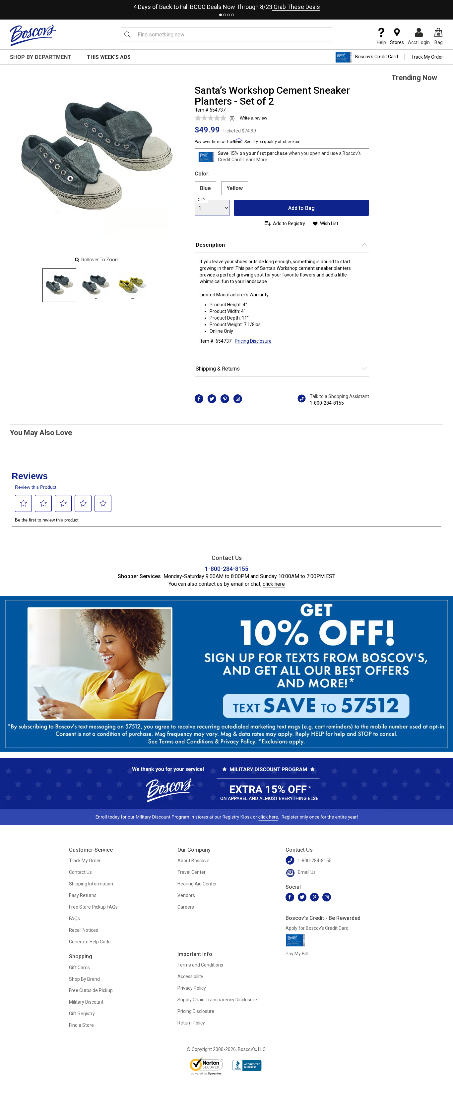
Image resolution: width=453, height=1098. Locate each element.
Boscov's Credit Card (376, 57)
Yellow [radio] (235, 188)
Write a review (253, 118)
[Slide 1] (96, 285)
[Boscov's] (33, 35)
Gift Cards (79, 967)
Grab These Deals (296, 6)
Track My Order (427, 57)
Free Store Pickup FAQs (93, 907)
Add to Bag (301, 208)
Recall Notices (83, 930)
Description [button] (210, 245)
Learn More (255, 159)
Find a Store (81, 1025)
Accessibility (190, 976)
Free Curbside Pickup (91, 990)
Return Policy (191, 1022)
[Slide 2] (132, 285)
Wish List (329, 223)
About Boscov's (193, 860)
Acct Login (419, 42)
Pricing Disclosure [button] (253, 341)
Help (381, 42)
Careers (185, 907)
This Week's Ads (109, 57)
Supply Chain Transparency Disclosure (217, 999)
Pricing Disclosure (195, 1011)
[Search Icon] (127, 34)
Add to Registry (289, 223)
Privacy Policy (191, 988)
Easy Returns (83, 895)
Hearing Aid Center (197, 883)
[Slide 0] (59, 285)
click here (274, 584)
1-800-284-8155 (327, 403)
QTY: (202, 199)
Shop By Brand (84, 979)
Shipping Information (91, 883)
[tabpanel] (226, 5)
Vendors (186, 895)
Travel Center (191, 872)
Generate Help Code (90, 941)
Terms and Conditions (200, 965)
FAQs (74, 918)
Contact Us (80, 872)
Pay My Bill (297, 953)
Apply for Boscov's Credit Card (317, 928)
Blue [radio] (205, 188)
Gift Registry (82, 1013)
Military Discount (86, 1002)
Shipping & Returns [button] (218, 369)
